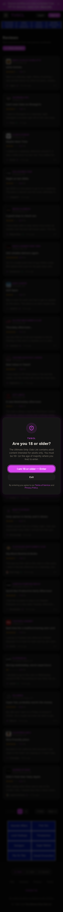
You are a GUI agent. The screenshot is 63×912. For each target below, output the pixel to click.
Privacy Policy (31, 487)
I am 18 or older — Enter (31, 468)
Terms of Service (42, 485)
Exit (31, 477)
